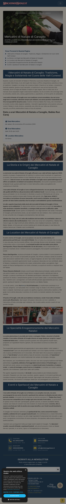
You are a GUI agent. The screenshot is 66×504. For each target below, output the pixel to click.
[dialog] (15, 485)
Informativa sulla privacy (13, 489)
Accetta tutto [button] (14, 495)
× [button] (25, 470)
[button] (14, 492)
